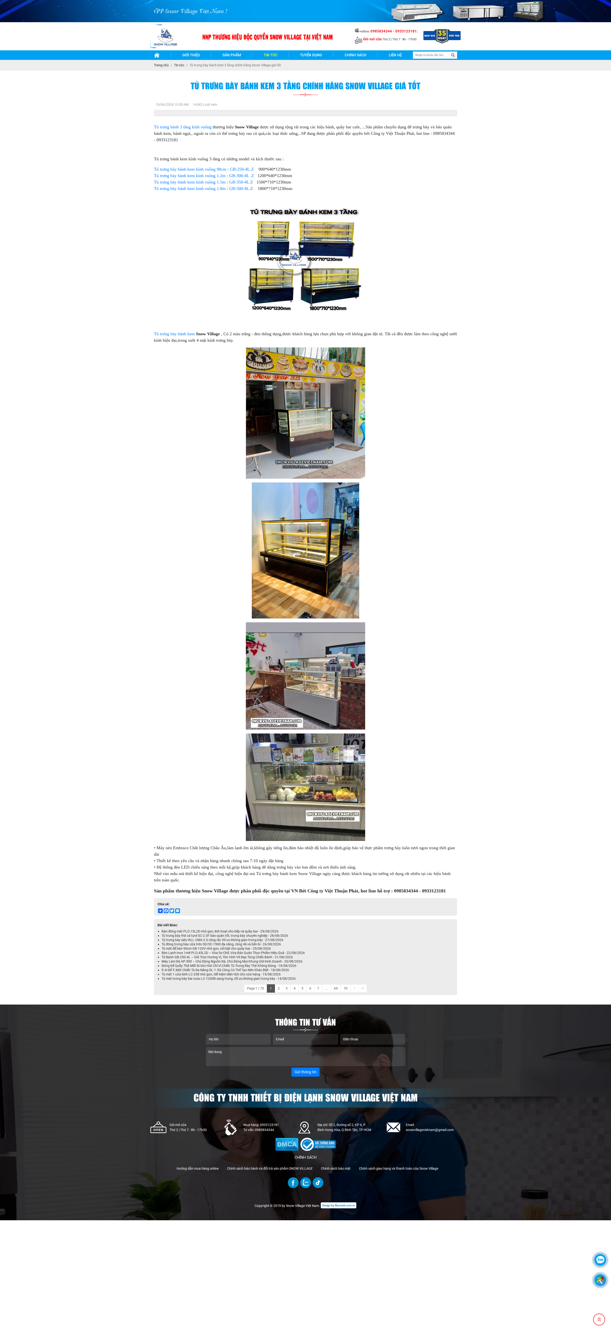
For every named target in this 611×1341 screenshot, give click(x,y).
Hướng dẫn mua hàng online (198, 1168)
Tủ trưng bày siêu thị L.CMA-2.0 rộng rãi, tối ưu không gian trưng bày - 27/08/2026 (222, 940)
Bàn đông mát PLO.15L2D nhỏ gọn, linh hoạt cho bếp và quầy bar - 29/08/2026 (220, 931)
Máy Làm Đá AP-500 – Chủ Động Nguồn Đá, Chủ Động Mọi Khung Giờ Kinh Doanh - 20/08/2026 (232, 961)
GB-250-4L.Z (242, 169)
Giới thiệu (191, 55)
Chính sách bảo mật (336, 1168)
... (326, 988)
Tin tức (271, 55)
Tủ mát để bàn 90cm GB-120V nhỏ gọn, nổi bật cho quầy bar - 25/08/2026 (216, 948)
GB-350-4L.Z (241, 182)
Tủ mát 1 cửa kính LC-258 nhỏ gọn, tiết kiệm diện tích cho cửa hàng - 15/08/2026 (221, 974)
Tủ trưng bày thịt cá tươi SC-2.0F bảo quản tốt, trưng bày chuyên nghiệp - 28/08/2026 (225, 936)
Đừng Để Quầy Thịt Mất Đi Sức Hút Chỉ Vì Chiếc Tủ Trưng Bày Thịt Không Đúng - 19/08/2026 (229, 966)
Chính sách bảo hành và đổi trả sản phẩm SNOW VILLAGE (270, 1168)
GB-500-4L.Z (241, 188)
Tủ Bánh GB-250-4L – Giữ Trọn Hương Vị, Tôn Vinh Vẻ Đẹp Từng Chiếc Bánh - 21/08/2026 (227, 957)
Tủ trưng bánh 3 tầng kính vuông (182, 127)
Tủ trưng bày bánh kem (174, 333)
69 (336, 988)
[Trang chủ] (157, 55)
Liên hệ (395, 55)
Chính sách (355, 55)
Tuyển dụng (311, 55)
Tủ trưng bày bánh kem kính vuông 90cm (190, 169)
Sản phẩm (231, 55)
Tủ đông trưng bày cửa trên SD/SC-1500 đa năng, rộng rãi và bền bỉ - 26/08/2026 (221, 944)
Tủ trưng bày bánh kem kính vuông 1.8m (190, 188)
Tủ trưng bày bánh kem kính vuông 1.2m (190, 175)
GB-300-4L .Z (241, 175)
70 (346, 988)
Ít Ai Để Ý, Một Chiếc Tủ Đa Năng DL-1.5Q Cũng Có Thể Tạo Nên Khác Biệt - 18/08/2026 (225, 970)
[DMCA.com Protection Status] (287, 1140)
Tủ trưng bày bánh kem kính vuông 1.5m (190, 182)
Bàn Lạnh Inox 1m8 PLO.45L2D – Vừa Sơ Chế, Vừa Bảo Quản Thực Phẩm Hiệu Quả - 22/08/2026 (233, 953)
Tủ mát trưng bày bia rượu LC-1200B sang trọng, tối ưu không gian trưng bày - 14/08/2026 (229, 978)
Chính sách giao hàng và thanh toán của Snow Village (398, 1168)
